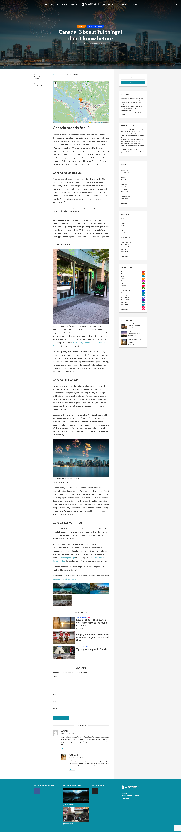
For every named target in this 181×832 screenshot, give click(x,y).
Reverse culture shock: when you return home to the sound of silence (91, 622)
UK (89, 617)
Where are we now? (126, 110)
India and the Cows (68, 823)
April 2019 (124, 184)
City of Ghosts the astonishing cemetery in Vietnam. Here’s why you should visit (132, 135)
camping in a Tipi (68, 557)
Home (45, 4)
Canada (81, 26)
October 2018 (124, 198)
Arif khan (123, 139)
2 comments (104, 43)
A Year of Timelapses (68, 804)
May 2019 (123, 182)
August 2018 (124, 203)
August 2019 (124, 175)
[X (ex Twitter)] (95, 791)
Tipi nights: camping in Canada (91, 649)
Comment (56, 676)
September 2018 (125, 201)
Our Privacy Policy (125, 798)
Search (132, 82)
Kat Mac (86, 43)
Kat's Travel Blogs (95, 26)
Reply (63, 748)
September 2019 (125, 172)
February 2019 (125, 189)
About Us (55, 4)
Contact (134, 4)
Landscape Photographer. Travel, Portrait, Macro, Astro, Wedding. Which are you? (135, 325)
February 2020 (125, 168)
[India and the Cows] (76, 814)
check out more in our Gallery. (65, 579)
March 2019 (124, 186)
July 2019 (123, 177)
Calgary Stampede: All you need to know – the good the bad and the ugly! (92, 637)
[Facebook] (37, 791)
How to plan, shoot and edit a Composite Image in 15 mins (135, 332)
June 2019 (123, 179)
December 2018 (125, 194)
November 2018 (125, 196)
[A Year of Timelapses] (76, 795)
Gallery (74, 4)
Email (54, 701)
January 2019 (124, 191)
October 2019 (124, 170)
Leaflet (92, 122)
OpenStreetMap (99, 122)
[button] (81, 101)
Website (55, 708)
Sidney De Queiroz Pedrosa (128, 149)
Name (54, 694)
